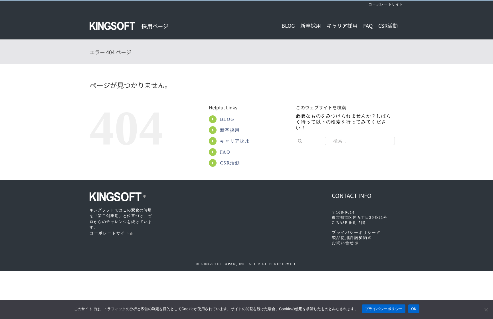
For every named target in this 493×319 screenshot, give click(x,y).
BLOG (227, 119)
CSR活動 (230, 162)
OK (414, 308)
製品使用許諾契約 (349, 238)
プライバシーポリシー (354, 232)
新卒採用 (230, 130)
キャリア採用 (235, 141)
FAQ (225, 152)
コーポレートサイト (386, 4)
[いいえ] (486, 309)
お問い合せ (343, 243)
